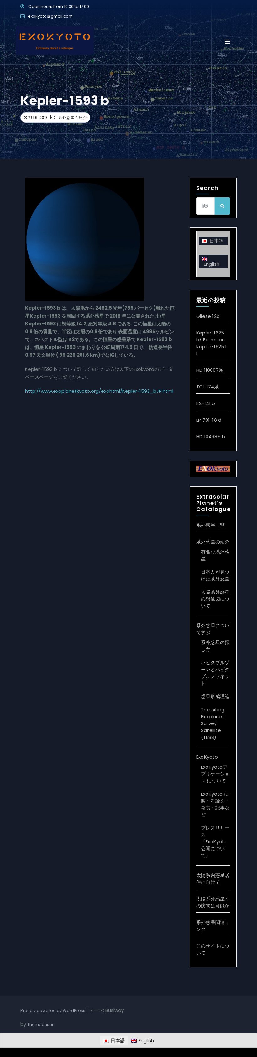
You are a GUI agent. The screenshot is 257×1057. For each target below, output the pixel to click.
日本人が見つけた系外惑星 (215, 575)
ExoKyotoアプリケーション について (215, 774)
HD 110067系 (209, 370)
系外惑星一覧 (210, 525)
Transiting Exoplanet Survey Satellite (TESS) (212, 723)
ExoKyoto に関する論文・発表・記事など (215, 804)
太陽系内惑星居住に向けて (212, 878)
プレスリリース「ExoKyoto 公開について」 (215, 842)
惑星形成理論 (215, 696)
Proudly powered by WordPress (53, 1010)
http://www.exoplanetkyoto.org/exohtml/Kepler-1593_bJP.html (99, 391)
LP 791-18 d (208, 420)
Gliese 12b (208, 316)
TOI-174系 (207, 386)
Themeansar (40, 1025)
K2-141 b (205, 403)
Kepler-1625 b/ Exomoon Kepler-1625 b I (212, 343)
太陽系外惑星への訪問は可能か (212, 902)
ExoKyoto (207, 757)
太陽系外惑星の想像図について (215, 599)
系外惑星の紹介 (72, 117)
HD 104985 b (210, 436)
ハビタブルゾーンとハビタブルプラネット (215, 672)
